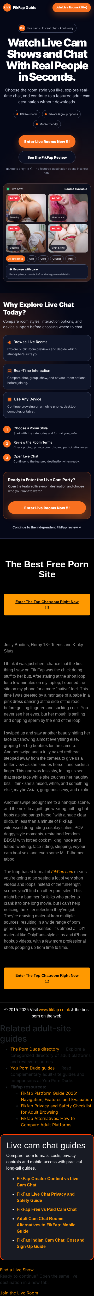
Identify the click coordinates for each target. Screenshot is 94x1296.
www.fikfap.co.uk (54, 1009)
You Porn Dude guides (32, 1068)
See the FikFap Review (47, 157)
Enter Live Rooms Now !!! (47, 141)
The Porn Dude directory (34, 1049)
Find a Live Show (17, 1269)
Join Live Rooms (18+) (71, 7)
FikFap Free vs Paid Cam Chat (47, 1209)
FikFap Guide (20, 7)
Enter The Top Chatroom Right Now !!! (47, 604)
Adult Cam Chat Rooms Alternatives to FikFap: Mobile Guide (46, 1224)
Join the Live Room (19, 1292)
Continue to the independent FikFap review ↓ (47, 527)
